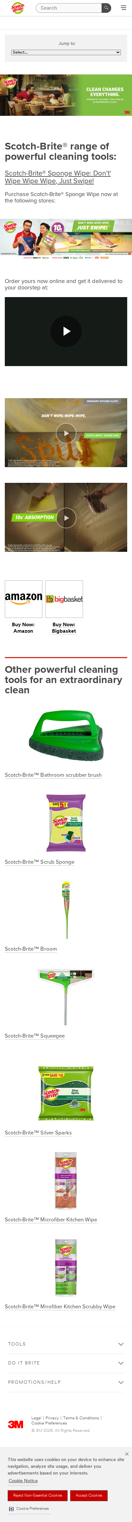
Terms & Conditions (81, 1418)
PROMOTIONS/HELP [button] (34, 1382)
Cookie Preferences (49, 1423)
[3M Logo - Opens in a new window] (18, 8)
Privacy (52, 1418)
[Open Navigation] (123, 8)
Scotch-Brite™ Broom (31, 949)
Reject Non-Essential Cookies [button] (37, 1496)
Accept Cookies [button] (89, 1496)
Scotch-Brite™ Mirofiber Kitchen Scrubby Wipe (60, 1307)
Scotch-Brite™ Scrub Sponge (39, 862)
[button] (29, 1509)
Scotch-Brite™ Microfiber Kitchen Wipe (51, 1220)
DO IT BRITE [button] (24, 1363)
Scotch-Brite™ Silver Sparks (38, 1133)
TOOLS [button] (17, 1344)
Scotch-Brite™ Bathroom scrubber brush (53, 775)
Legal (36, 1418)
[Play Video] (66, 433)
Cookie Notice (23, 1481)
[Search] (106, 8)
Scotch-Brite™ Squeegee (35, 1036)
